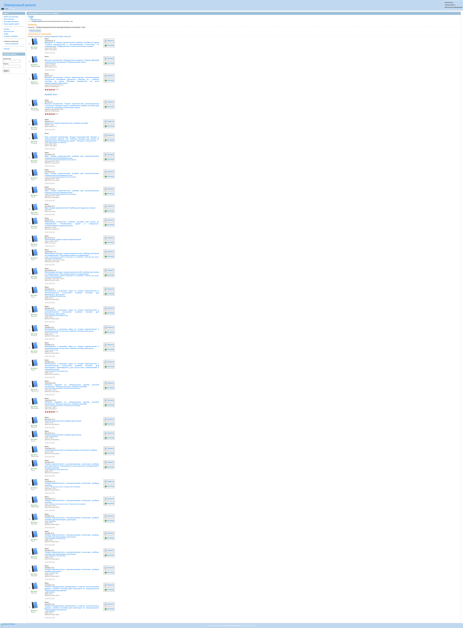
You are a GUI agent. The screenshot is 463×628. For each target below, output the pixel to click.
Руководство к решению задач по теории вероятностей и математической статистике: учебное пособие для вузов (72, 330)
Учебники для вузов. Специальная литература (64, 388)
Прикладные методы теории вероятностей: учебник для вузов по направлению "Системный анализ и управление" (72, 254)
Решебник (52, 63)
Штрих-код (7, 59)
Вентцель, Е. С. (50, 237)
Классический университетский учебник (62, 159)
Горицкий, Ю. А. (50, 40)
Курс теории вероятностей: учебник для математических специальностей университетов (72, 157)
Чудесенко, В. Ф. (50, 383)
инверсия (54, 36)
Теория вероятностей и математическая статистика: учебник (71, 450)
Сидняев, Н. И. (50, 585)
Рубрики (31, 16)
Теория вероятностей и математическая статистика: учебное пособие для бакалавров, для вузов (72, 519)
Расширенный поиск (11, 21)
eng (10, 9)
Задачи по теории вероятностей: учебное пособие (66, 123)
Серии (6, 34)
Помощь (7, 49)
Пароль (6, 64)
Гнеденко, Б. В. (50, 154)
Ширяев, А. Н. (49, 121)
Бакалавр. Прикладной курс (58, 315)
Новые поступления (11, 17)
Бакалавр (52, 521)
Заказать (110, 40)
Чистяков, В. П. (50, 206)
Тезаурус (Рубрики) (10, 36)
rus (13, 9)
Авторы (6, 29)
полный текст (51, 94)
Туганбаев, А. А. (50, 448)
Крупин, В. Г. (49, 75)
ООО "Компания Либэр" (232, 625)
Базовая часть (36, 20)
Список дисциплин (11, 44)
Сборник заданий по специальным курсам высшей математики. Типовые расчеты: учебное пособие (72, 386)
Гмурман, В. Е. (49, 289)
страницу (46, 36)
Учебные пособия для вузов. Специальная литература (67, 504)
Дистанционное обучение (57, 142)
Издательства (9, 31)
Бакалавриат (53, 436)
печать (66, 36)
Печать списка (35, 31)
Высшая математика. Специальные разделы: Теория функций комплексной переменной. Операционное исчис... (72, 61)
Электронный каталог (20, 5)
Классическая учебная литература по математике (67, 257)
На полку (110, 45)
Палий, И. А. (49, 220)
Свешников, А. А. (50, 251)
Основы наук (53, 332)
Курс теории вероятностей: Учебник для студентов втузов (70, 208)
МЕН (31, 18)
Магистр (52, 592)
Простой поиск (9, 19)
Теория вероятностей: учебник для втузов (63, 421)
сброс (61, 36)
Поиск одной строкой (11, 24)
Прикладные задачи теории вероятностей (63, 239)
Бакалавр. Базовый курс (57, 296)
